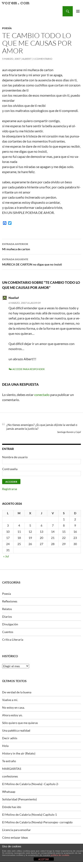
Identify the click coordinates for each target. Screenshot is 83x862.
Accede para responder (28, 369)
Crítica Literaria (12, 639)
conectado (42, 395)
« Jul (6, 556)
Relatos (7, 609)
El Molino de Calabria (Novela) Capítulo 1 (29, 814)
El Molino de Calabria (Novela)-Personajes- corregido (37, 822)
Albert (26, 58)
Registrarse (9, 489)
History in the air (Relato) (18, 753)
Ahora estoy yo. (12, 715)
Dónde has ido (11, 807)
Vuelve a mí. (10, 700)
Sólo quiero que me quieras (20, 723)
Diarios (7, 616)
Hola (5, 746)
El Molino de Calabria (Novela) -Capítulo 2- (30, 784)
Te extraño (9, 761)
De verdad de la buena (16, 692)
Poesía (7, 28)
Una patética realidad (16, 730)
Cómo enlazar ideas (15, 837)
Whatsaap (8, 791)
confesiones (10, 776)
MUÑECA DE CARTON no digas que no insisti (32, 262)
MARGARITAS (11, 768)
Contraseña (9, 469)
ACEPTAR (43, 859)
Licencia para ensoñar (16, 830)
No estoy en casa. (13, 707)
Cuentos (7, 632)
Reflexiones (9, 601)
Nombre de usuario (15, 457)
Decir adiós (9, 738)
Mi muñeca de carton (16, 246)
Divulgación (10, 624)
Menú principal (78, 11)
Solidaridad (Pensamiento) (19, 799)
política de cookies (60, 855)
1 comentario (42, 58)
